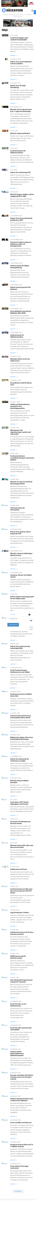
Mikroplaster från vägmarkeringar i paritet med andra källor (20, 432)
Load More (18, 1191)
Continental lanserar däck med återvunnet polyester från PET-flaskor (21, 891)
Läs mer (12, 55)
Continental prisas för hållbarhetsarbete (18, 152)
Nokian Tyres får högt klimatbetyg (18, 86)
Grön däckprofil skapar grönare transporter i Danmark (21, 981)
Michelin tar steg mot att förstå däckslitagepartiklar (21, 483)
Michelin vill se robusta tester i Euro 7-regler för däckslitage (21, 110)
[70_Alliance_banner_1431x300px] (18, 4)
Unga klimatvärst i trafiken (19, 912)
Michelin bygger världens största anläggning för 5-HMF (22, 195)
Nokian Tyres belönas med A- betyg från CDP (20, 533)
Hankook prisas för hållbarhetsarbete (17, 336)
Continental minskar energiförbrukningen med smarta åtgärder (22, 458)
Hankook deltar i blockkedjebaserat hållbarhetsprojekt (17, 1053)
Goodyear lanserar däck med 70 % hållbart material (21, 1145)
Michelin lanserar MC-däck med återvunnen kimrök (21, 846)
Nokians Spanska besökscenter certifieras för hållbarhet (21, 1099)
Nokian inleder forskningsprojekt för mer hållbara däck (22, 597)
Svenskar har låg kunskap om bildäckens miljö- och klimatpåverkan (20, 244)
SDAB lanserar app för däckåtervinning (18, 957)
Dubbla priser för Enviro (18, 869)
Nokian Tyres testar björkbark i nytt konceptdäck (21, 62)
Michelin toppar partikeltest (20, 133)
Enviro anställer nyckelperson (21, 1122)
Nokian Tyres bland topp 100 (20, 172)
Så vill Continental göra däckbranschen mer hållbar (20, 671)
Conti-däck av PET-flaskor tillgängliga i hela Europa (19, 803)
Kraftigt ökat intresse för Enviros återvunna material (21, 933)
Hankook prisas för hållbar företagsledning (19, 266)
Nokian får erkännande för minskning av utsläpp (19, 760)
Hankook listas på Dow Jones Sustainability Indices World (20, 716)
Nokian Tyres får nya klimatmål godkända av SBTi (21, 219)
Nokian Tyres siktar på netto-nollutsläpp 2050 (20, 647)
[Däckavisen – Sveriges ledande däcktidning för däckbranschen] (12, 10)
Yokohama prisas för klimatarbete (17, 509)
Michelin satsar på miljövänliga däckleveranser (21, 554)
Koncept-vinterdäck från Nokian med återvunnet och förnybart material (21, 1077)
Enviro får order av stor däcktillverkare (18, 1005)
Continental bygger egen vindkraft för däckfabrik (19, 39)
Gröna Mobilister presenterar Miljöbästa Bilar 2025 (20, 312)
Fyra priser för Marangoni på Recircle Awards (20, 822)
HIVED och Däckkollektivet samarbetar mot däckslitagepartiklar (20, 406)
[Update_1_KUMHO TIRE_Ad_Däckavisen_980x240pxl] (18, 23)
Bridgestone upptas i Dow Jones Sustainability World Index (21, 738)
